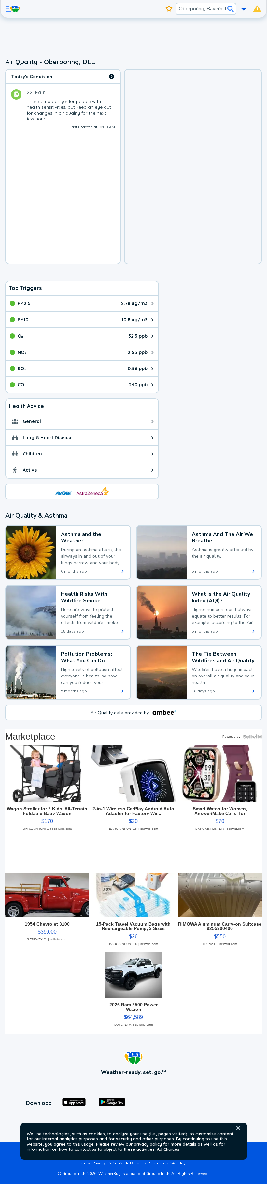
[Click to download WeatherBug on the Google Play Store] (112, 1103)
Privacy (98, 1163)
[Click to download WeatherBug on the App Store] (74, 1103)
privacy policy (148, 1144)
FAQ (181, 1163)
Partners (115, 1163)
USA (171, 1163)
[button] (238, 1128)
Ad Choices (168, 1149)
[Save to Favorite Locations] (169, 9)
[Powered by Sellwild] (252, 736)
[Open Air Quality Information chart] (111, 76)
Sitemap (156, 1163)
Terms (84, 1163)
